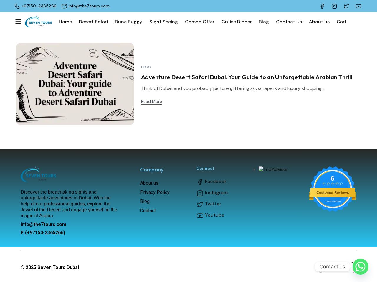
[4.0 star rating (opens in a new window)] (332, 184)
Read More (151, 101)
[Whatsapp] (360, 267)
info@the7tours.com (43, 224)
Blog (146, 67)
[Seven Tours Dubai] (38, 21)
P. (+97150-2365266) (43, 232)
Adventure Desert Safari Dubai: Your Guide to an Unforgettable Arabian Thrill (247, 77)
